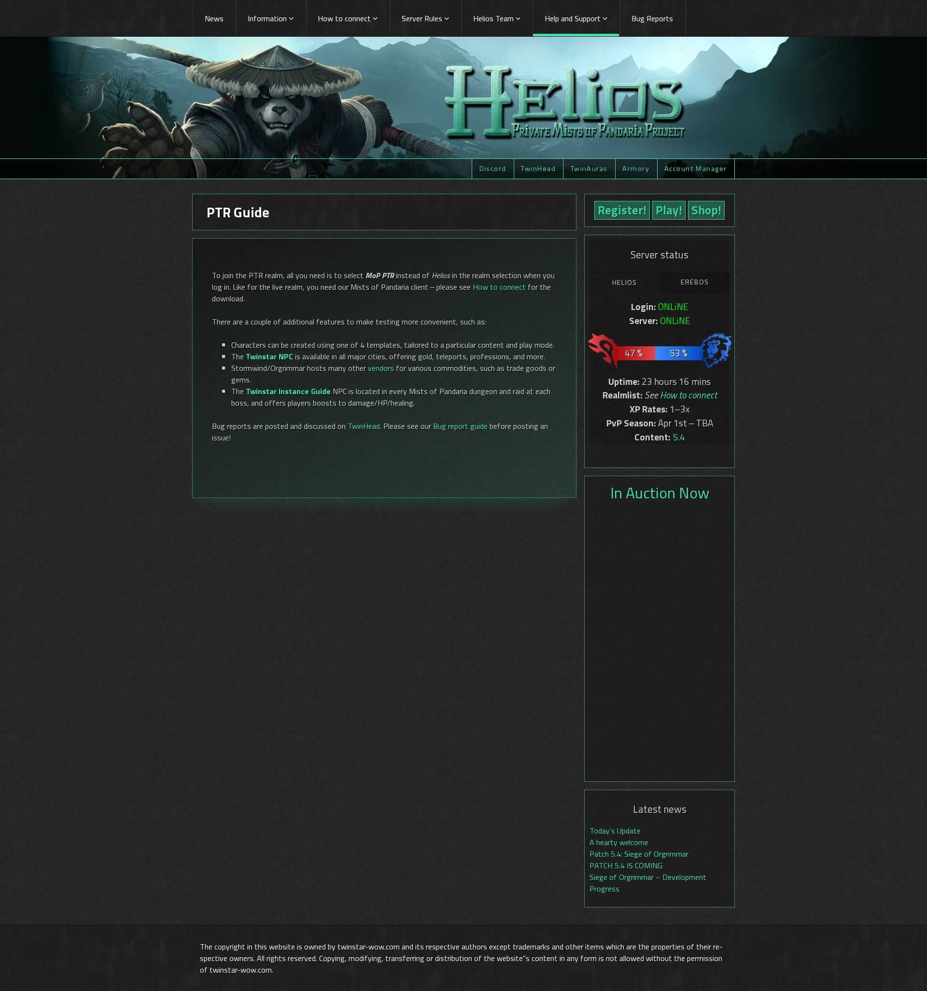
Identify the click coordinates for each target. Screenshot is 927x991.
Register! (622, 210)
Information (267, 18)
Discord (492, 168)
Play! (669, 210)
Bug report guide (460, 426)
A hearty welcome (619, 842)
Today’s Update (615, 830)
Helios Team (493, 18)
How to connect (344, 18)
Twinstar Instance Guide (288, 391)
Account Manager (695, 168)
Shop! (706, 210)
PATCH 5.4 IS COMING (626, 865)
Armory (635, 168)
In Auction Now (659, 492)
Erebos (695, 282)
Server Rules (422, 18)
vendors (381, 368)
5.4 (679, 437)
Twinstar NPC (269, 356)
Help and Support (573, 18)
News (214, 18)
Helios (624, 282)
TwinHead (538, 168)
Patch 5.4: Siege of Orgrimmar (639, 854)
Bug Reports (652, 18)
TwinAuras (589, 168)
